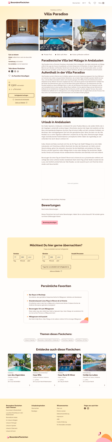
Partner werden (61, 411)
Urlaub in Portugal (11, 423)
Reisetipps (34, 411)
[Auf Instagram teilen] (15, 71)
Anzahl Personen (77, 254)
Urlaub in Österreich (11, 428)
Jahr (28, 261)
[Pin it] (12, 71)
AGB (58, 419)
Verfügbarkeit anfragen (21, 95)
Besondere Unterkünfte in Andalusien (48, 340)
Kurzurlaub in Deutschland (13, 410)
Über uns (59, 408)
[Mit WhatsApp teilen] (18, 71)
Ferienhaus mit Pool (81, 340)
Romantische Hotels (11, 417)
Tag (14, 261)
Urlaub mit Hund (10, 431)
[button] (104, 35)
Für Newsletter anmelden (64, 424)
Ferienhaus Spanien (67, 340)
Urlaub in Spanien (30, 340)
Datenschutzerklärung (63, 414)
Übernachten (76, 3)
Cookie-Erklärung (62, 422)
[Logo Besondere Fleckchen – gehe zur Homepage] (18, 3)
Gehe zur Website (20, 102)
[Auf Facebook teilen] (9, 71)
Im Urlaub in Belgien (11, 420)
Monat (22, 261)
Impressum (60, 416)
